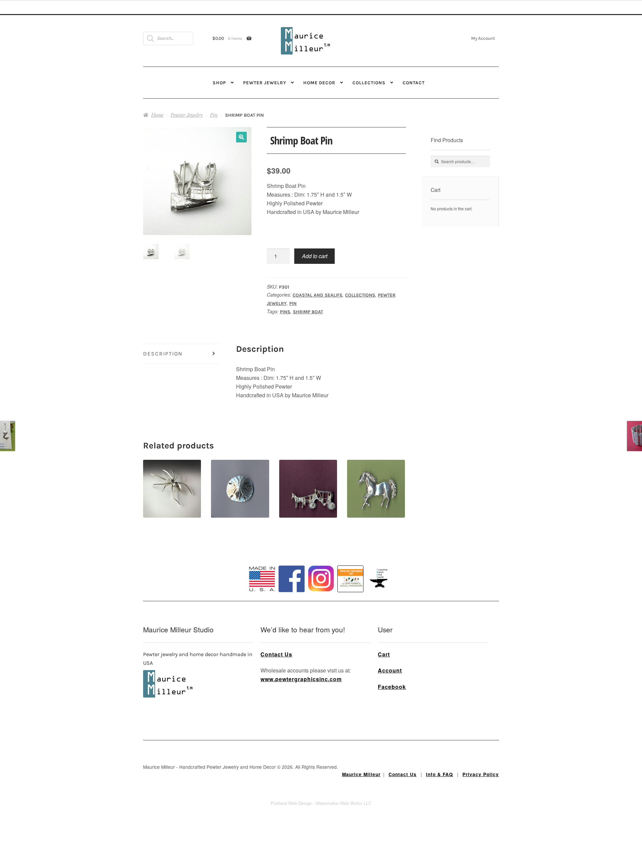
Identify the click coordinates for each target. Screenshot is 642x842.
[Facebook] (292, 578)
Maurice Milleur (361, 774)
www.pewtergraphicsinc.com (301, 679)
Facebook (392, 687)
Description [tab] (163, 353)
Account (390, 670)
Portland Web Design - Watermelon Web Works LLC (321, 803)
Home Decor (319, 82)
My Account (483, 38)
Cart (384, 654)
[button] (241, 137)
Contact (414, 82)
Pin (214, 115)
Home (157, 115)
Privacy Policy (480, 774)
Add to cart (314, 256)
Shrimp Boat (308, 312)
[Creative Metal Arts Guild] (380, 578)
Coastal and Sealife (317, 295)
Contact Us (276, 654)
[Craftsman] (350, 578)
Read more (172, 477)
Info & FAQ (439, 774)
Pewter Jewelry (264, 82)
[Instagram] (321, 578)
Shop (219, 82)
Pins (285, 312)
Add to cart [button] (240, 477)
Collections (369, 82)
